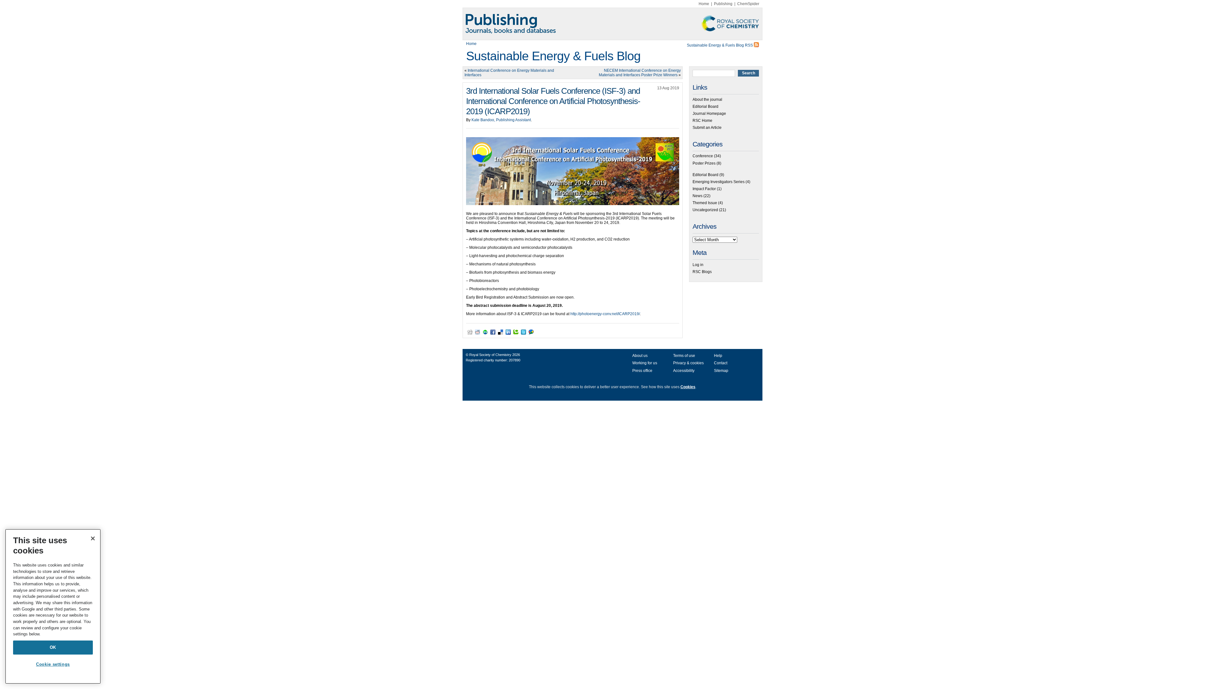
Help (718, 355)
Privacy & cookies (688, 363)
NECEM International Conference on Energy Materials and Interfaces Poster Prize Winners (640, 72)
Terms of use (684, 355)
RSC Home (702, 120)
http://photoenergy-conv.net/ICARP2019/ (605, 314)
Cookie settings (53, 664)
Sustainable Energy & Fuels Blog (553, 56)
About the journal (707, 99)
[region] (53, 606)
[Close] (93, 538)
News (697, 196)
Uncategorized (705, 210)
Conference (703, 156)
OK (53, 647)
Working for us (644, 363)
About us (640, 355)
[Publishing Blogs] (612, 24)
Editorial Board (705, 106)
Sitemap (721, 370)
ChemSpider (748, 4)
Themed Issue (705, 203)
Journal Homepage (709, 113)
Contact (720, 363)
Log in (698, 265)
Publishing (723, 4)
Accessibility (683, 370)
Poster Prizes (704, 163)
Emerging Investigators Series (719, 182)
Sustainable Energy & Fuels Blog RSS (720, 45)
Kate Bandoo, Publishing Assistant (501, 120)
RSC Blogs (702, 272)
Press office (642, 370)
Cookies (687, 387)
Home (704, 4)
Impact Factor (704, 189)
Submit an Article (707, 127)
